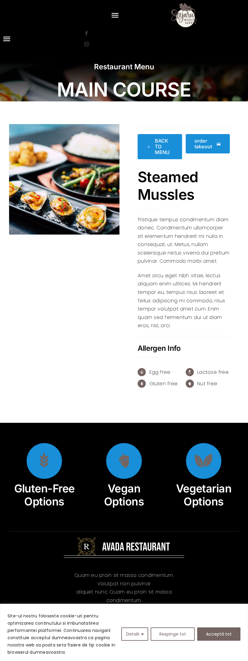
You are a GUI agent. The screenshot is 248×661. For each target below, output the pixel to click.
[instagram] (86, 44)
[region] (124, 632)
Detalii (132, 634)
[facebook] (86, 33)
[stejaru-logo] (184, 5)
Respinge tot (172, 634)
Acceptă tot (219, 634)
